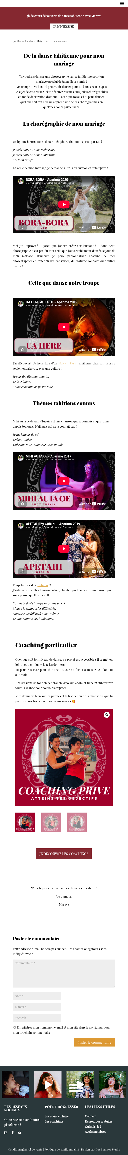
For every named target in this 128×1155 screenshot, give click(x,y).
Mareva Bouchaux (26, 41)
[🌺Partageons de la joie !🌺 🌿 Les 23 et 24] (112, 1085)
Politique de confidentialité (61, 1149)
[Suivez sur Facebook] (13, 1133)
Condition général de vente (25, 1149)
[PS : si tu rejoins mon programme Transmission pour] (48, 1085)
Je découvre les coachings (64, 853)
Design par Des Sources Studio (100, 1149)
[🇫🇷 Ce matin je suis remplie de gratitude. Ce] (15, 1085)
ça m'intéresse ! (64, 26)
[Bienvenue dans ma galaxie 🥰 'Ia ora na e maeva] (80, 1085)
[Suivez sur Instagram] (5, 1133)
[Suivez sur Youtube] (19, 1133)
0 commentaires (58, 41)
